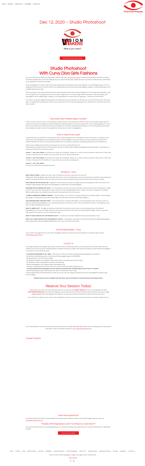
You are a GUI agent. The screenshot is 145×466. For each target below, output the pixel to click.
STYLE (23, 451)
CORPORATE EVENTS (59, 451)
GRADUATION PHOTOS (105, 451)
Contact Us (36, 4)
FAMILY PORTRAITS (92, 451)
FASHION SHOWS (31, 451)
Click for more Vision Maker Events (72, 58)
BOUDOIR (115, 451)
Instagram (28, 4)
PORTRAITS (40, 451)
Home (4, 4)
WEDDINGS (48, 451)
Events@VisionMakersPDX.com (34, 235)
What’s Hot (18, 4)
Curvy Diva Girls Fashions (73, 77)
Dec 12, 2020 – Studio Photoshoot (72, 22)
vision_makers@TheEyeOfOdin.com (82, 328)
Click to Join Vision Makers (68, 433)
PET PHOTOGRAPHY (72, 451)
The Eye (10, 4)
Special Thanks (73, 458)
